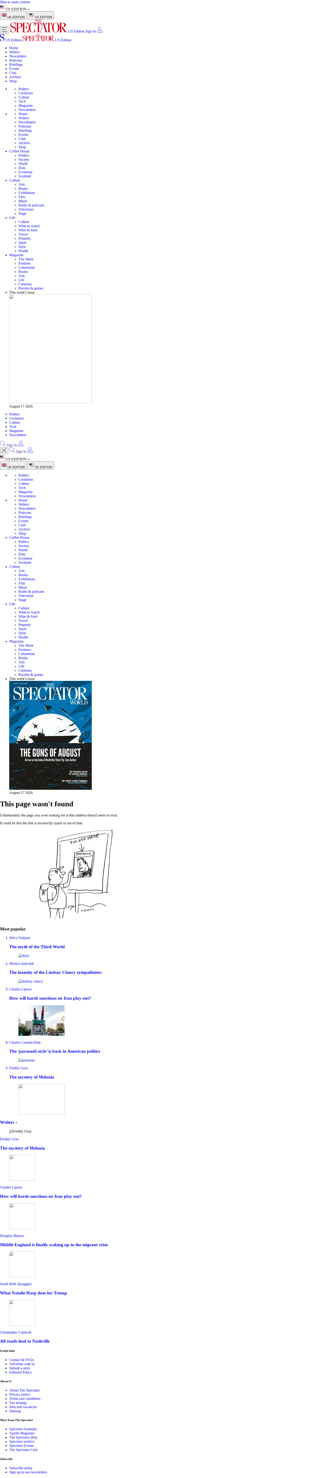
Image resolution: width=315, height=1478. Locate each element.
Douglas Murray (12, 1236)
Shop (13, 81)
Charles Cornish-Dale (25, 1042)
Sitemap (15, 1411)
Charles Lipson (20, 989)
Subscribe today (21, 1468)
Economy (25, 172)
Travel (23, 234)
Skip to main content (15, 2)
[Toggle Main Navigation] (4, 30)
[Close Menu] (4, 450)
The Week (25, 259)
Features (24, 263)
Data (21, 168)
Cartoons (25, 284)
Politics (23, 89)
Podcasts (15, 60)
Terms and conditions (24, 1399)
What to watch (29, 226)
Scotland (24, 176)
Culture (23, 97)
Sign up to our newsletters (28, 1472)
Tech (22, 101)
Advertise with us (22, 1364)
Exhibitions (26, 193)
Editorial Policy (20, 1372)
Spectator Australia (23, 1429)
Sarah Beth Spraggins (16, 1284)
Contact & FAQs (21, 1360)
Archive (15, 77)
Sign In (90, 31)
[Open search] (3, 445)
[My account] (99, 31)
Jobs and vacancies (23, 1407)
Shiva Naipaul (19, 938)
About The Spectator (24, 1390)
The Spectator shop (23, 1437)
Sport (22, 242)
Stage (22, 213)
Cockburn (25, 93)
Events (14, 69)
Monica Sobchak (21, 963)
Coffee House (19, 151)
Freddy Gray (18, 1068)
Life (12, 218)
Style (22, 247)
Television (25, 209)
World (22, 164)
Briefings (16, 64)
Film (21, 197)
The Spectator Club (23, 1450)
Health (23, 251)
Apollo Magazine (22, 1433)
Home (13, 48)
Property (24, 238)
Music (22, 201)
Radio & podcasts (31, 205)
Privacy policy (19, 1394)
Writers (14, 52)
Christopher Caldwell (15, 1332)
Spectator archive (21, 1441)
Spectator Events (21, 1446)
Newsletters (17, 56)
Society (23, 159)
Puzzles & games (30, 288)
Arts (21, 184)
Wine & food (27, 230)
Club (12, 73)
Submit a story (19, 1368)
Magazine (25, 105)
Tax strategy (18, 1403)
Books (23, 189)
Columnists (26, 267)
